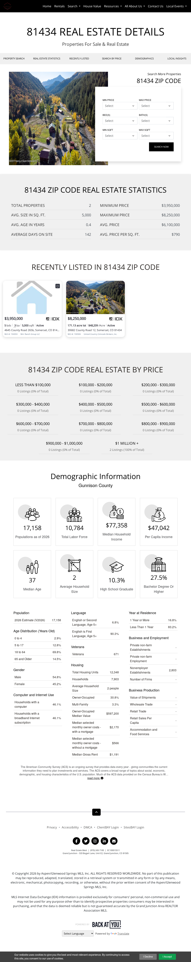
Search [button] (73, 6)
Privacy (52, 827)
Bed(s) (106, 114)
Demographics (144, 58)
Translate (123, 933)
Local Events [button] (175, 6)
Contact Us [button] (155, 6)
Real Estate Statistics (46, 58)
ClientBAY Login (108, 827)
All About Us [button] (134, 6)
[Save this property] (58, 286)
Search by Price (111, 58)
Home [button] (47, 6)
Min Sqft (108, 129)
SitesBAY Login (134, 827)
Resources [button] (112, 6)
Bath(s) (143, 114)
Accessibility (70, 827)
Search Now (161, 146)
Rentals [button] (59, 6)
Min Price (108, 99)
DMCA (88, 827)
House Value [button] (92, 6)
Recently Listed (79, 58)
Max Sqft (144, 129)
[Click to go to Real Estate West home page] (9, 5)
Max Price (145, 99)
